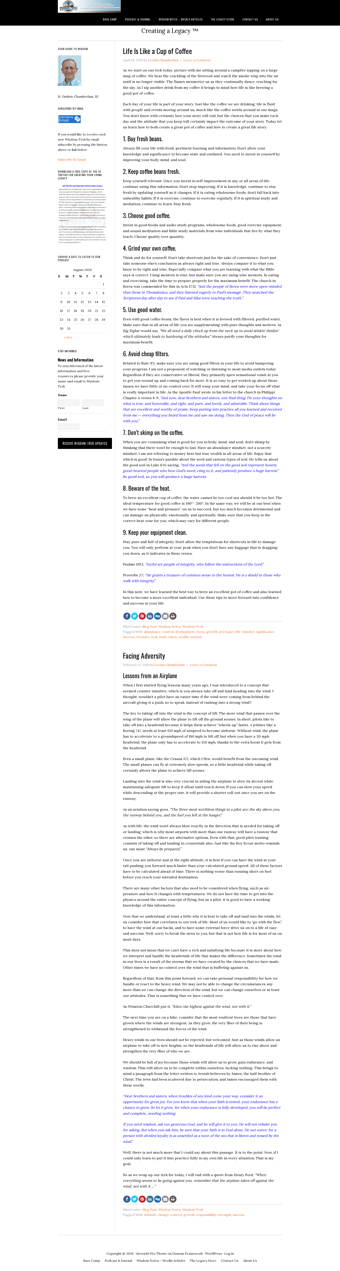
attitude (150, 1215)
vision (172, 637)
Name (62, 395)
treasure (143, 637)
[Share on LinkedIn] (149, 616)
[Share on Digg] (157, 616)
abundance (152, 632)
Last (86, 408)
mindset (248, 632)
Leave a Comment (197, 60)
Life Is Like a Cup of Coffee (157, 50)
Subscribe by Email (72, 159)
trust (163, 637)
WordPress (213, 1253)
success (129, 637)
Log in (229, 1253)
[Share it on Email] (165, 616)
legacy (230, 632)
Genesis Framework (187, 1253)
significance (265, 632)
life (238, 632)
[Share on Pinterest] (142, 616)
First (61, 408)
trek (154, 637)
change (163, 1215)
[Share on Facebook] (126, 616)
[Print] (172, 616)
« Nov (68, 337)
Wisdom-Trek (192, 627)
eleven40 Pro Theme (151, 1253)
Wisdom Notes (169, 627)
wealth (183, 637)
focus (201, 632)
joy (221, 632)
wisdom (196, 637)
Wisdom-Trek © (89, 6)
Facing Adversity (144, 655)
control (168, 632)
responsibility (206, 1215)
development (185, 632)
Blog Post (149, 627)
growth (212, 632)
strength (224, 1215)
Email (62, 419)
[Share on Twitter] (134, 616)
